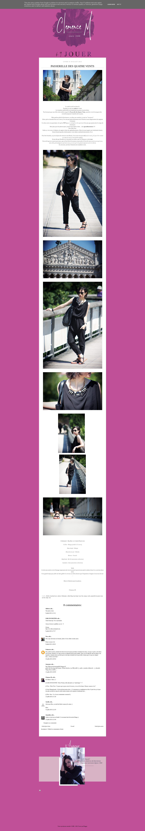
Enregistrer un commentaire (50, 723)
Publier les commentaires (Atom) (55, 729)
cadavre (59, 596)
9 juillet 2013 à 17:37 (50, 631)
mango (85, 596)
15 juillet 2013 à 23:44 (51, 719)
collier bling (70, 596)
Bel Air (48, 596)
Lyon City (81, 596)
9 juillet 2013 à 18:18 (50, 644)
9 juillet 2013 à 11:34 (50, 613)
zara (50, 597)
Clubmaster (64, 596)
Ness (47, 636)
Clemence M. (49, 677)
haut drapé (75, 596)
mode (89, 596)
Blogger (85, 826)
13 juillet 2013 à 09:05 (51, 672)
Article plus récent (46, 726)
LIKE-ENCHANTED (51, 618)
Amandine (48, 715)
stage (47, 597)
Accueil (72, 726)
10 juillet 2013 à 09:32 (51, 659)
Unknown (48, 649)
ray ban (43, 597)
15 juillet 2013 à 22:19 (51, 709)
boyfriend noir (53, 596)
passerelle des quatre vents (97, 596)
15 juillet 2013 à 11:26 (51, 696)
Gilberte (48, 608)
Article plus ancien (99, 726)
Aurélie (47, 702)
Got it (119, 4)
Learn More (111, 4)
